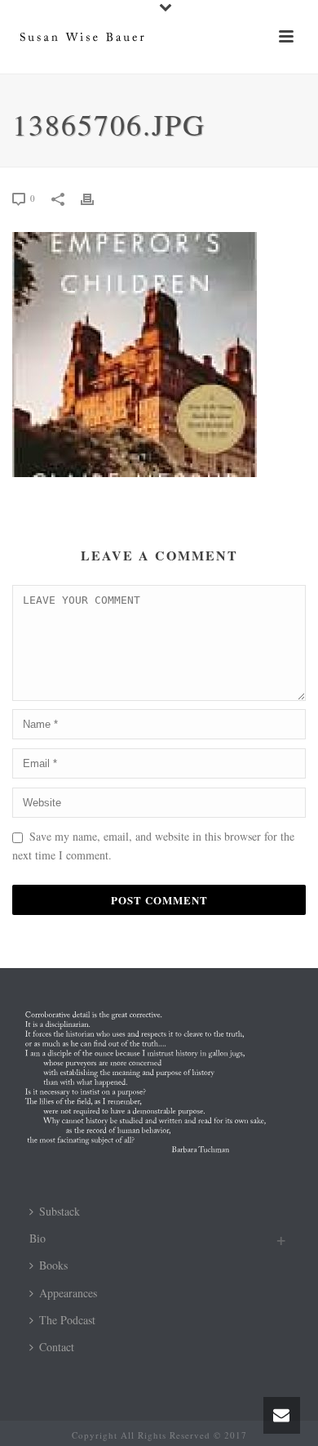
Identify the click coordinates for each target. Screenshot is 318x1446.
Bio (37, 1238)
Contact (56, 1347)
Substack (59, 1211)
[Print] (95, 197)
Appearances (68, 1293)
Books (53, 1265)
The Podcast (67, 1320)
